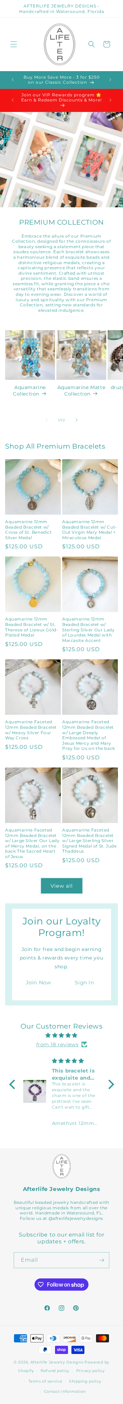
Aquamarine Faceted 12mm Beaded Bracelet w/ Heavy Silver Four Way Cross (31, 729)
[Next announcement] (110, 79)
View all (62, 886)
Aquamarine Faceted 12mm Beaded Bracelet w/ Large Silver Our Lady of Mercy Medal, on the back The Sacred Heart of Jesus (32, 843)
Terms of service (45, 1381)
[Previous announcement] (12, 79)
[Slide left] (46, 420)
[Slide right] (76, 420)
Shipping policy (85, 1381)
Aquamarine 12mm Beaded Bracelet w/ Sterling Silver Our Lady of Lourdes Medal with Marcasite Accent (88, 629)
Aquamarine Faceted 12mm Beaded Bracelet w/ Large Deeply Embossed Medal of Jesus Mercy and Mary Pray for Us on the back (88, 735)
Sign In (84, 982)
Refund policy (55, 1370)
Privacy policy (90, 1370)
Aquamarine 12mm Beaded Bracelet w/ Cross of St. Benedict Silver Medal (28, 529)
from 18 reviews (57, 1044)
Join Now (38, 982)
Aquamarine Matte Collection (81, 390)
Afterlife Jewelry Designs (56, 1362)
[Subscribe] (101, 1260)
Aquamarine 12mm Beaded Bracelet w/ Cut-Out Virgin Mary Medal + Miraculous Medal (89, 529)
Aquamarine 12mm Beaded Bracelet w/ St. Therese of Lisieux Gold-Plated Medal (31, 627)
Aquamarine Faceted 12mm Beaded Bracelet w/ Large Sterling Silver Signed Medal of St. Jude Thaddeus (89, 840)
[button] (13, 44)
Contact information (65, 1391)
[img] (61, 1035)
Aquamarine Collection (29, 390)
